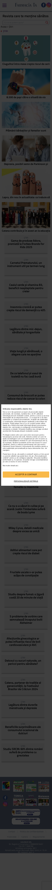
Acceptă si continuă (26, 474)
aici (16, 465)
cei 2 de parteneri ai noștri (18, 412)
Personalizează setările (26, 481)
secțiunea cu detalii (10, 429)
